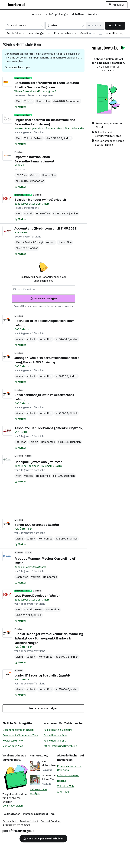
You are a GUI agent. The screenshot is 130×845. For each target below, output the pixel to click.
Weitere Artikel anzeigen (38, 791)
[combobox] (25, 26)
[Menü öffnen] (4, 4)
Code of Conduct (51, 821)
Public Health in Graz (55, 735)
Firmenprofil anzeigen (17, 67)
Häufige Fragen (11, 813)
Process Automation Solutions (69, 768)
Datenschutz (10, 821)
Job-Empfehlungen (57, 14)
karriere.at (65, 760)
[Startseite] (17, 4)
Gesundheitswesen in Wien (18, 729)
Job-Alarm (78, 14)
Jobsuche (36, 14)
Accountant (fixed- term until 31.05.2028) (45, 228)
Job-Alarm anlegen (45, 298)
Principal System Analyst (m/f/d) (38, 462)
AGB (53, 813)
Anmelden (118, 4)
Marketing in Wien (13, 746)
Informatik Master (68, 775)
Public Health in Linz (55, 740)
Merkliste (93, 14)
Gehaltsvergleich (13, 805)
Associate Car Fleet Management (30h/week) (48, 428)
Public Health (16, 44)
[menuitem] (18, 33)
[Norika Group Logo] (18, 831)
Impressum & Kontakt (35, 813)
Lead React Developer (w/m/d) (36, 596)
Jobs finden (115, 25)
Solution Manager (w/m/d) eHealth (40, 200)
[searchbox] (43, 289)
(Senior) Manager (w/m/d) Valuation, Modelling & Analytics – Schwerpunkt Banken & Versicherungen (48, 638)
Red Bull (62, 780)
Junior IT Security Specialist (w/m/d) (42, 675)
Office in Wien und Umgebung (60, 746)
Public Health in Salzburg (57, 729)
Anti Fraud (63, 791)
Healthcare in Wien (13, 740)
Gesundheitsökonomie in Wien (20, 735)
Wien (37, 44)
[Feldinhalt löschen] (42, 26)
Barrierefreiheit (29, 821)
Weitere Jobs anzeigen (43, 708)
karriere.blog (39, 755)
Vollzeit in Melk (65, 786)
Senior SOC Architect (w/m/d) (36, 525)
